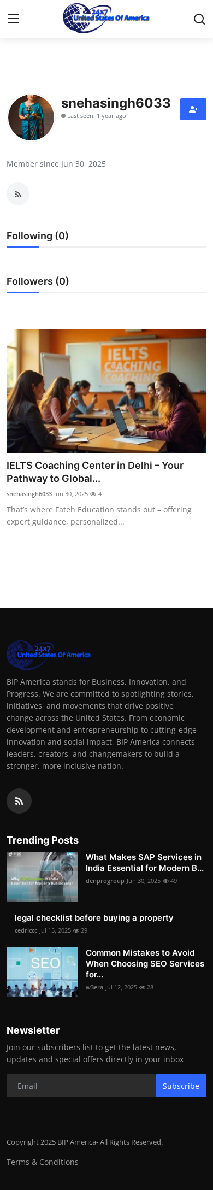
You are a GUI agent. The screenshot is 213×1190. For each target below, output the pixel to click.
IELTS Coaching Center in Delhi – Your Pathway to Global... (95, 471)
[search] (199, 19)
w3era (94, 987)
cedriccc (26, 930)
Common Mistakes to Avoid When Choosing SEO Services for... (145, 963)
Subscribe (181, 1086)
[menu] (13, 19)
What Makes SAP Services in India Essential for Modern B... (145, 862)
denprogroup (105, 880)
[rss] (19, 801)
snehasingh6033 (29, 494)
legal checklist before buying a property (94, 917)
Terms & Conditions (43, 1162)
